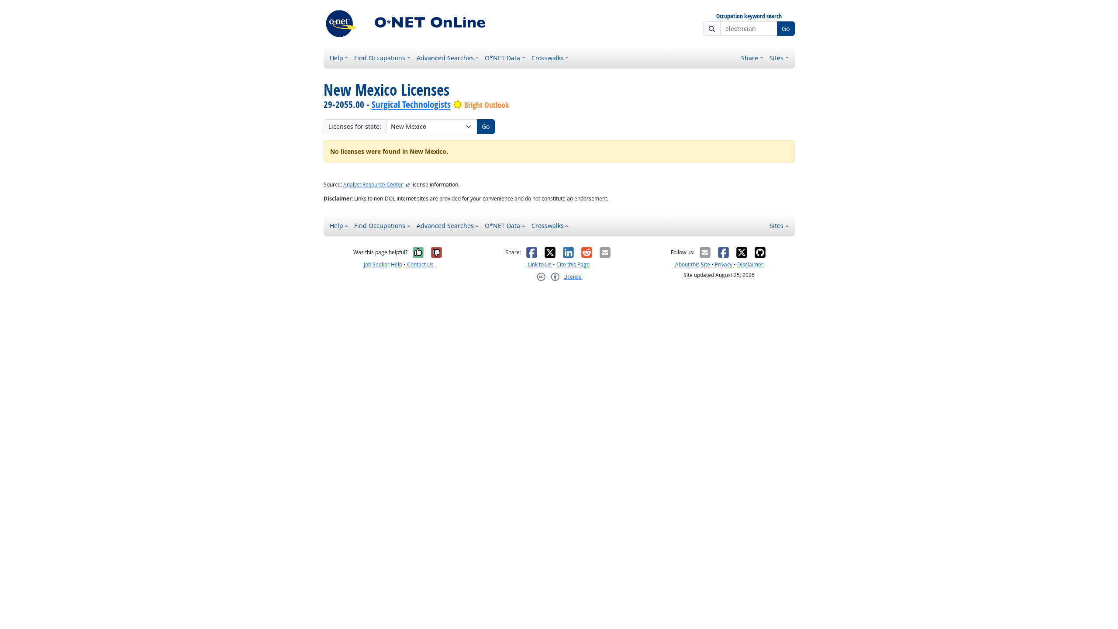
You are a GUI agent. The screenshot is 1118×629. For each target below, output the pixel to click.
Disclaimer (750, 264)
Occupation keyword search (749, 16)
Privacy (723, 264)
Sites (776, 58)
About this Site (692, 264)
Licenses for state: (354, 126)
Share (749, 58)
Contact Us (420, 264)
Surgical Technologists (411, 104)
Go (786, 28)
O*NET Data (502, 58)
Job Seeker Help (383, 264)
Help (336, 58)
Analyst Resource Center (373, 184)
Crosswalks (547, 58)
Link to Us (540, 264)
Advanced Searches (445, 58)
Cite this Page (573, 264)
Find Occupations (379, 58)
